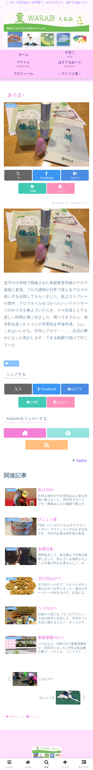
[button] (60, 188)
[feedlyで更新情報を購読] (68, 433)
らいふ (13, 363)
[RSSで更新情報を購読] (46, 445)
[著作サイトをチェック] (25, 433)
